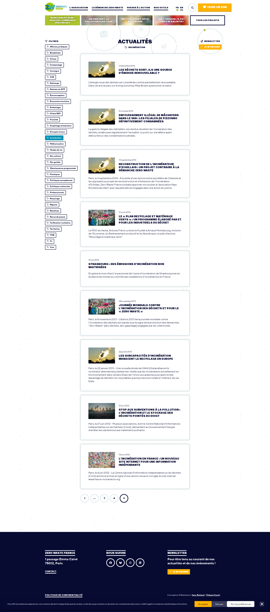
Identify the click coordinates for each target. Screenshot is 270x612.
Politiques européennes (61, 180)
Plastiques (55, 174)
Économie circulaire (59, 101)
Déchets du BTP (57, 89)
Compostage (56, 65)
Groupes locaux (57, 132)
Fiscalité (54, 119)
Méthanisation (57, 144)
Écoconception (57, 95)
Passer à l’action (138, 7)
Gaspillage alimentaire (60, 125)
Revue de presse (57, 217)
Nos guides (55, 162)
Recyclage (55, 198)
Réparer (53, 204)
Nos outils (161, 7)
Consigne (54, 71)
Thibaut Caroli (213, 595)
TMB (52, 235)
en (181, 7)
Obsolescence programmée (63, 168)
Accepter (203, 604)
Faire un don (217, 7)
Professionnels (57, 192)
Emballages (55, 107)
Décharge (54, 83)
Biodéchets (55, 53)
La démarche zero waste (107, 7)
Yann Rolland (198, 595)
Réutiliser (54, 211)
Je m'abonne (212, 47)
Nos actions (55, 156)
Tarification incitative (60, 223)
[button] (261, 604)
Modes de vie (56, 150)
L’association (78, 7)
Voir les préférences (241, 604)
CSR (52, 77)
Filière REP (55, 113)
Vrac (52, 247)
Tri (51, 241)
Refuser (219, 604)
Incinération (56, 138)
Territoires (55, 229)
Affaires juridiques (58, 47)
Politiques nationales (60, 186)
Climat (53, 59)
